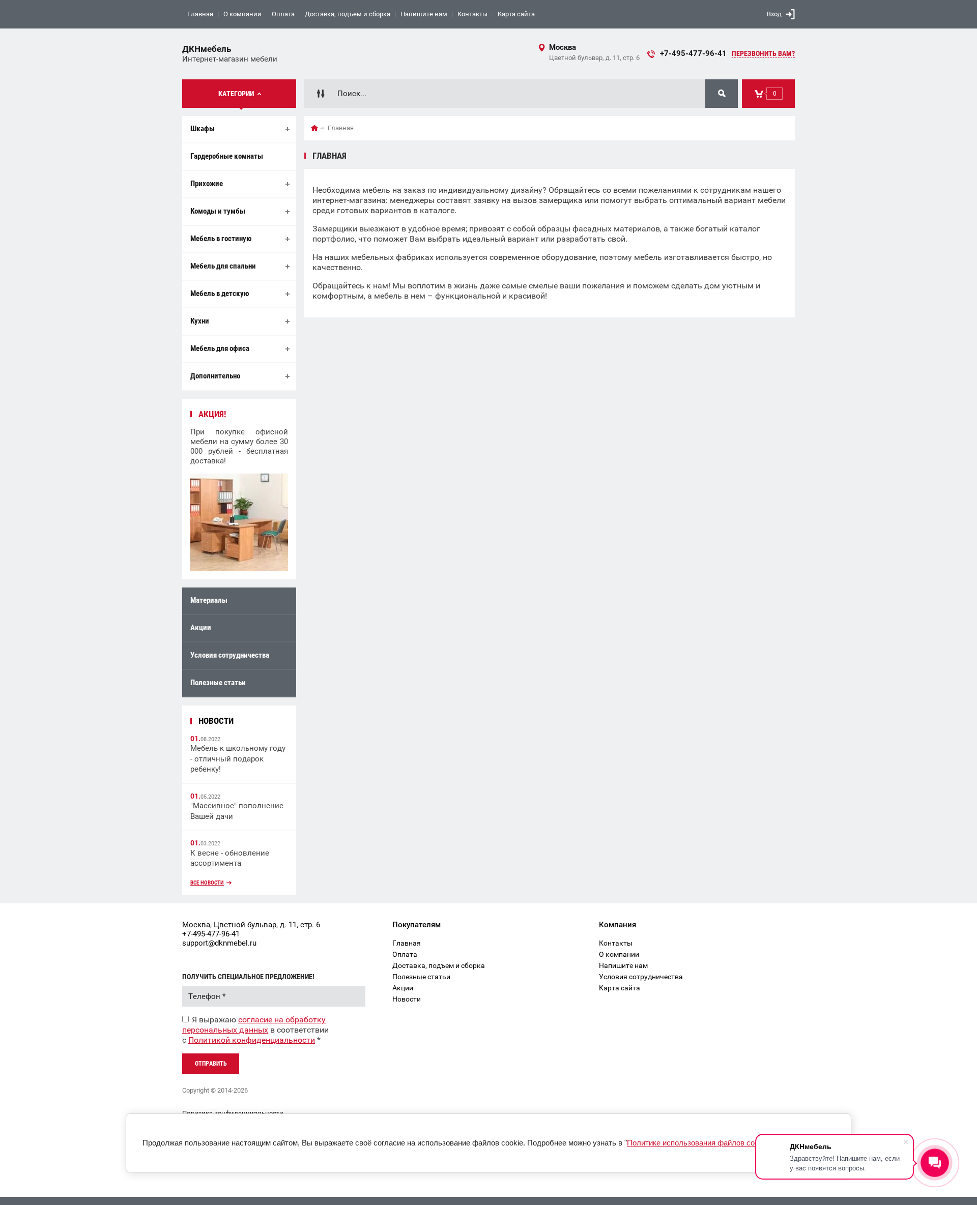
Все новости (207, 883)
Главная (200, 14)
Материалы (208, 600)
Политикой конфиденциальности (251, 1040)
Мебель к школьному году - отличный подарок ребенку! (237, 759)
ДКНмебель (206, 49)
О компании (242, 14)
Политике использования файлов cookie (697, 1142)
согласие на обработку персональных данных (254, 1025)
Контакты (472, 14)
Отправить (211, 1063)
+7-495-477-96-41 (693, 53)
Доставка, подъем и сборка (347, 14)
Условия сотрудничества (229, 655)
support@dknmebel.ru (219, 943)
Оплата (283, 14)
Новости (406, 999)
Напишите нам (423, 14)
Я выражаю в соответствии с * (255, 1030)
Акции (200, 627)
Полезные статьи (218, 682)
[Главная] (314, 128)
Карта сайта (516, 14)
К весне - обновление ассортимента (229, 858)
